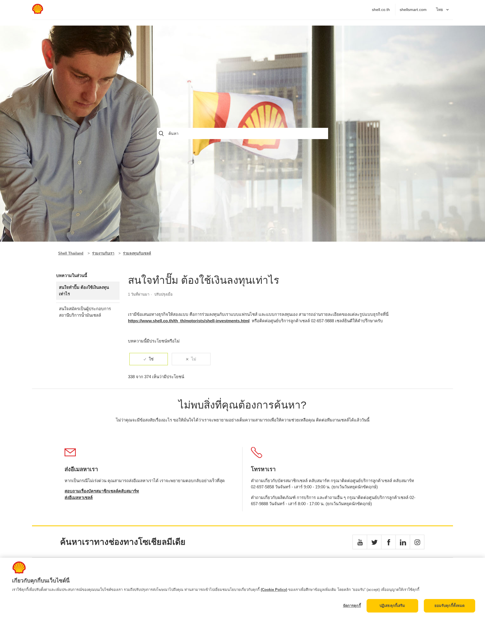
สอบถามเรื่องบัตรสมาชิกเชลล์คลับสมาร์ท (102, 491)
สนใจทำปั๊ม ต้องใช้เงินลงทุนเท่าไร (84, 290)
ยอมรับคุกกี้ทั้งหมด (449, 606)
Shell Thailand (70, 253)
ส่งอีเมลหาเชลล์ (79, 497)
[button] (360, 542)
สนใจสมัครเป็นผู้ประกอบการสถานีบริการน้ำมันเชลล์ (85, 311)
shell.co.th (381, 9)
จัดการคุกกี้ (352, 606)
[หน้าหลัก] (37, 12)
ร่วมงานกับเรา (103, 253)
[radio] (148, 359)
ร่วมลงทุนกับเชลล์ (137, 253)
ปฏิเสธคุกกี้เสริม (392, 606)
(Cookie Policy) (274, 589)
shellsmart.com (413, 9)
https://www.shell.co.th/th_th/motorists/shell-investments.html (189, 320)
